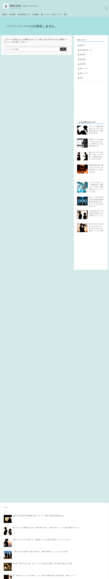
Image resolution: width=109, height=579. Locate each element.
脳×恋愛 (82, 59)
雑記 (65, 14)
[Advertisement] (91, 100)
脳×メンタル (45, 14)
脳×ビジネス (56, 14)
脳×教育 (12, 14)
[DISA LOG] (6, 6)
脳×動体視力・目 (24, 14)
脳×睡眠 (35, 14)
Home (6, 507)
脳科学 (4, 14)
